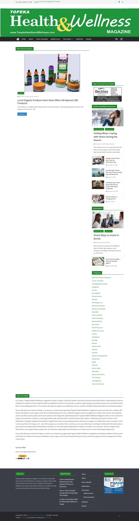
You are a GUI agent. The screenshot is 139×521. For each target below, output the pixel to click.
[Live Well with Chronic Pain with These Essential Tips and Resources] (98, 173)
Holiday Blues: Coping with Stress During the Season (105, 137)
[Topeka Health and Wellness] (18, 39)
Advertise (79, 39)
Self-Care (95, 365)
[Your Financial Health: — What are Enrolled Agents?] (98, 262)
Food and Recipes (97, 318)
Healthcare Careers (98, 331)
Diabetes (94, 299)
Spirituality (95, 371)
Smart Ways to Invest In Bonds (106, 237)
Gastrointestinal (97, 321)
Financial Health (98, 231)
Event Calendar (42, 39)
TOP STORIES (96, 378)
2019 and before (89, 497)
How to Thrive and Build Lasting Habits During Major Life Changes (68, 493)
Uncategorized (96, 381)
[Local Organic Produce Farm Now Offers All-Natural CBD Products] (52, 73)
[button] (72, 39)
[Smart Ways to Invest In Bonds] (107, 220)
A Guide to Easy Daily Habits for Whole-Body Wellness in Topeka (68, 501)
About (31, 39)
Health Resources (98, 129)
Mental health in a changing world (111, 198)
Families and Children (99, 309)
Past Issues (67, 39)
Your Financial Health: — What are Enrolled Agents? (113, 261)
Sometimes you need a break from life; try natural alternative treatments (113, 185)
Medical (94, 343)
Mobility (94, 349)
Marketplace (55, 39)
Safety (94, 362)
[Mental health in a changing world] (98, 199)
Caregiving (95, 287)
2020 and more (88, 493)
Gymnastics (95, 324)
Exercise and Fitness (98, 306)
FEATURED (95, 312)
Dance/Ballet (96, 293)
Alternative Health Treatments (101, 277)
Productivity (95, 359)
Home (24, 39)
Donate (88, 39)
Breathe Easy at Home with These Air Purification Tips (113, 160)
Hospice (94, 334)
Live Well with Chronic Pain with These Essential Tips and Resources (114, 172)
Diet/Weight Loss (97, 303)
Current (94, 290)
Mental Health (109, 129)
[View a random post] (121, 39)
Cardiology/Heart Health (99, 284)
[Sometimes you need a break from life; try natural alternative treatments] (98, 187)
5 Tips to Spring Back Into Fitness (49, 2)
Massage (94, 340)
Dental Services (97, 296)
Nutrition (20, 93)
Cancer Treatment (97, 281)
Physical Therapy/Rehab (99, 356)
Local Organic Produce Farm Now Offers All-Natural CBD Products (47, 102)
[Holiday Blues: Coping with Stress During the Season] (107, 118)
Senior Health (96, 368)
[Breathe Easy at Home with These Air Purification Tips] (98, 161)
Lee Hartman (35, 96)
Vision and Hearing (98, 384)
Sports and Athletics (98, 374)
